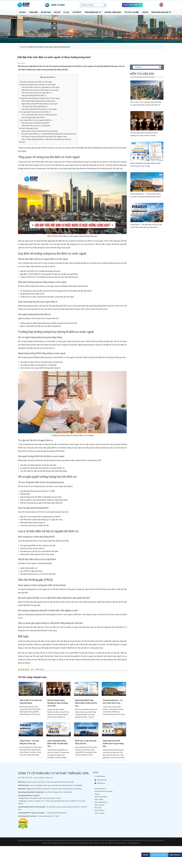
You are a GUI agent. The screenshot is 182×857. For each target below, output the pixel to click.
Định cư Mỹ (98, 807)
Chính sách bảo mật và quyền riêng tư (103, 793)
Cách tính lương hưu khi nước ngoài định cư (37, 93)
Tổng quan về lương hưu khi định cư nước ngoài (35, 82)
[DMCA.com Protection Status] (23, 823)
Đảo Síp (57, 12)
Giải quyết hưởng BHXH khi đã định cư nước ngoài (39, 109)
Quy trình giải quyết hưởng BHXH (33, 117)
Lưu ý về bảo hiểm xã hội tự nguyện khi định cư (35, 120)
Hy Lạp (66, 12)
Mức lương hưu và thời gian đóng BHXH (35, 123)
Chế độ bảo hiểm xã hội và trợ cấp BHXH (36, 126)
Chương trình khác (112, 12)
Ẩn (54, 77)
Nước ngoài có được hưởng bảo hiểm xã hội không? (40, 131)
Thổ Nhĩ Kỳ (76, 12)
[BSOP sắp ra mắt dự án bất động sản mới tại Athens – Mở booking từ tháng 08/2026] (86, 729)
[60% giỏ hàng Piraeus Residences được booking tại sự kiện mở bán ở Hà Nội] (58, 688)
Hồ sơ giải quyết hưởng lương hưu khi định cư (35, 112)
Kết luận (22, 142)
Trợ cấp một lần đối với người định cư (35, 106)
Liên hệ (145, 12)
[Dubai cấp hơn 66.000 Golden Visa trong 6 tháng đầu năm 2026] (114, 729)
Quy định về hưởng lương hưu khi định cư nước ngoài (37, 85)
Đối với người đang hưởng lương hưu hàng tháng (38, 101)
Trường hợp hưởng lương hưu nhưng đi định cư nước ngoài (39, 98)
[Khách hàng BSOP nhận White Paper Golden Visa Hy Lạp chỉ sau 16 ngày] (86, 688)
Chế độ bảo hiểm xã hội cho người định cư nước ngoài (40, 87)
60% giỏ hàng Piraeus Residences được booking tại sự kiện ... (57, 703)
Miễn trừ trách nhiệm (101, 797)
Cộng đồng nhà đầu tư (161, 12)
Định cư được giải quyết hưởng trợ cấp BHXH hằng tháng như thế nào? (46, 139)
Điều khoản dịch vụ (100, 788)
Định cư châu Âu (99, 810)
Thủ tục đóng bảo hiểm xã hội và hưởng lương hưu (39, 115)
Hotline (145, 855)
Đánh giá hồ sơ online (159, 855)
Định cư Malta (99, 799)
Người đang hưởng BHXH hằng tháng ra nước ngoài (40, 104)
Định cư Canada (99, 813)
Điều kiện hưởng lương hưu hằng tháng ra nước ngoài (40, 90)
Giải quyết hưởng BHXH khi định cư (34, 95)
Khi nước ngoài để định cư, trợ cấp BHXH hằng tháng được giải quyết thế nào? (49, 134)
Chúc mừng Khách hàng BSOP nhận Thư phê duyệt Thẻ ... (57, 743)
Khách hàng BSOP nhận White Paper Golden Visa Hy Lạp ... (86, 703)
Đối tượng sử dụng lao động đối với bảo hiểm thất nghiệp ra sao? (44, 137)
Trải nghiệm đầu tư (92, 12)
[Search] (104, 5)
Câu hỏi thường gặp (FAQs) (28, 128)
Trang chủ (23, 47)
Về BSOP (22, 12)
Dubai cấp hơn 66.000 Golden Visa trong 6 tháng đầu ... (113, 743)
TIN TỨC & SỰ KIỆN (131, 12)
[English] (160, 4)
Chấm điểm (33, 12)
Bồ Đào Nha (46, 12)
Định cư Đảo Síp (99, 805)
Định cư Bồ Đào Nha (101, 802)
